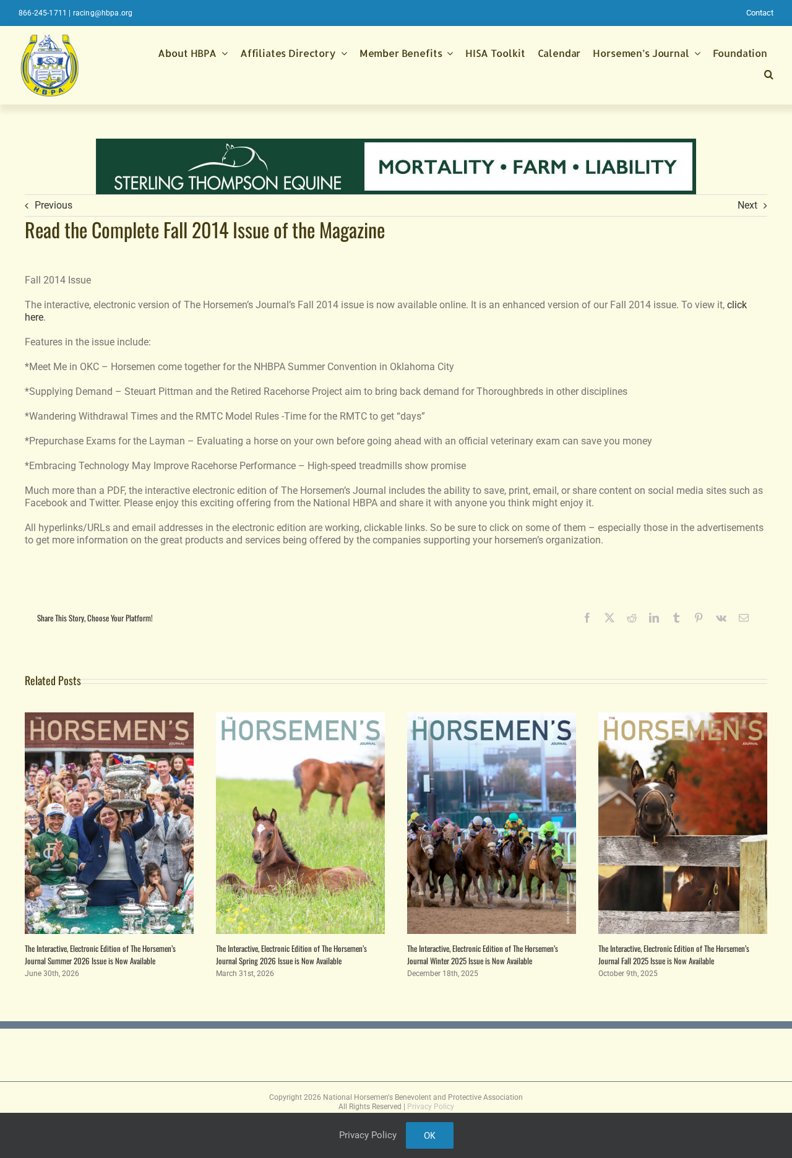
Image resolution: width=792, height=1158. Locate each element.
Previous (53, 205)
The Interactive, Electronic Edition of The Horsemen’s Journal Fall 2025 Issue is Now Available (673, 954)
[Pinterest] (698, 618)
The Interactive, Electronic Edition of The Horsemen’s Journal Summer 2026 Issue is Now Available (100, 954)
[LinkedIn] (654, 618)
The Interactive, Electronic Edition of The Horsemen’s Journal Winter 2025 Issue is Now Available (482, 954)
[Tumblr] (676, 618)
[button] (768, 76)
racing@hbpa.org (103, 13)
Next (747, 205)
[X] (609, 618)
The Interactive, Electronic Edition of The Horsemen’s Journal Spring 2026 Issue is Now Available (291, 954)
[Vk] (721, 618)
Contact (759, 12)
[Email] (744, 618)
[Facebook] (587, 618)
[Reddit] (632, 618)
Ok (430, 1135)
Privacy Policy (430, 1106)
